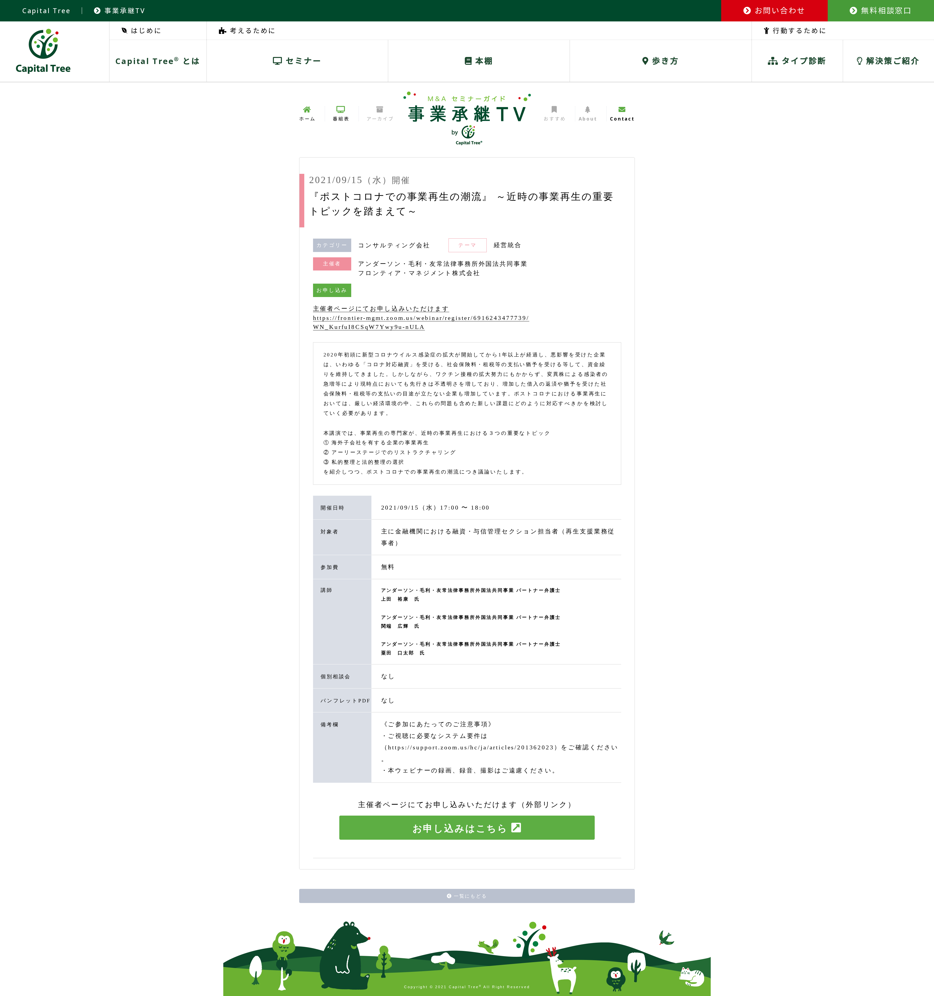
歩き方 (664, 60)
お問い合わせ (779, 10)
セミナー (302, 60)
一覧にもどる (470, 896)
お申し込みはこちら (460, 828)
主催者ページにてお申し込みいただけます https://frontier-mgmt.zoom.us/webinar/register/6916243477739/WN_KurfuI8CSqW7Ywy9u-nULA (421, 317)
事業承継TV (123, 10)
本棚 (482, 60)
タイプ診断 (802, 60)
